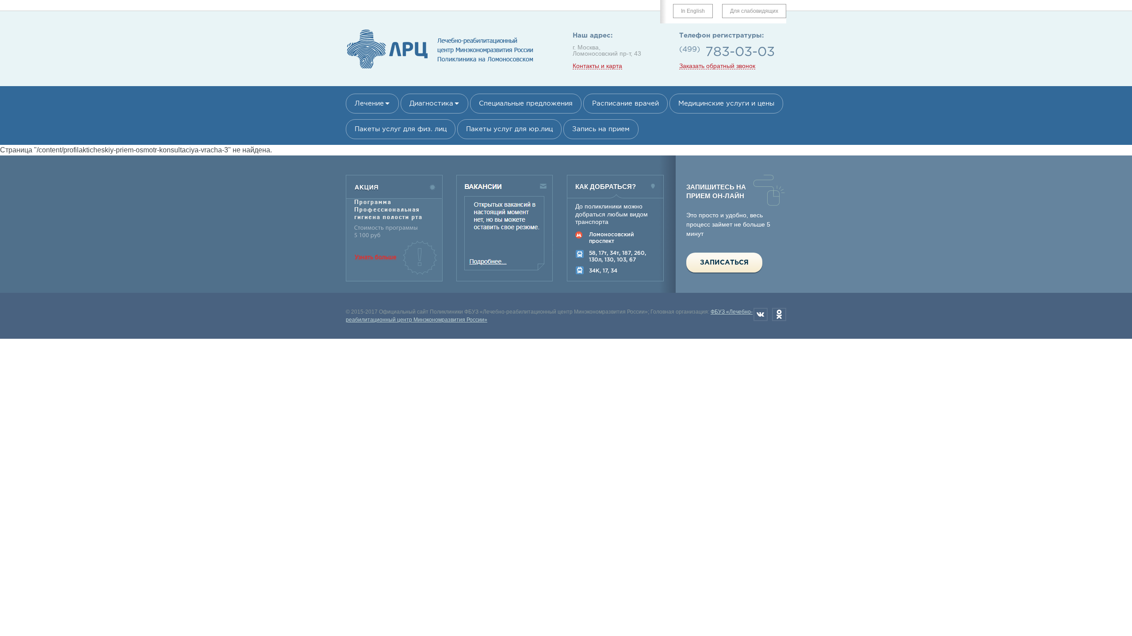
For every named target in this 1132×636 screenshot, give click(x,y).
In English (693, 11)
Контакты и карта (597, 66)
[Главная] (440, 68)
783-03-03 (740, 52)
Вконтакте (760, 314)
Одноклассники (779, 314)
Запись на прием (601, 129)
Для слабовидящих (754, 11)
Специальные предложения (526, 103)
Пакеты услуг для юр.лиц (509, 129)
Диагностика (431, 103)
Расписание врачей (625, 103)
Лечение (369, 103)
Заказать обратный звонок (717, 66)
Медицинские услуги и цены (726, 103)
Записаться (724, 262)
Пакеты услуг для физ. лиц (401, 129)
